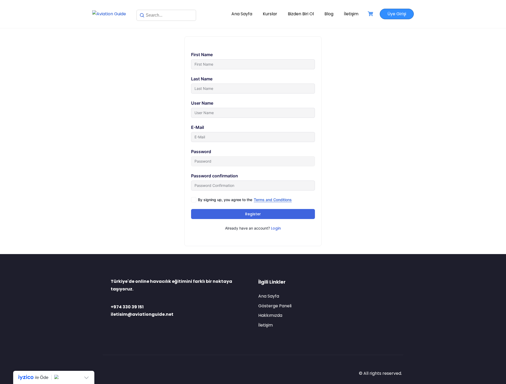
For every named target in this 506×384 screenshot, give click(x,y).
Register (253, 214)
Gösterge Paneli (274, 306)
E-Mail (197, 127)
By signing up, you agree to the (245, 199)
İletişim (351, 14)
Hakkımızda (270, 315)
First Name (202, 54)
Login (276, 228)
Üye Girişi (396, 14)
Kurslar (270, 14)
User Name (202, 103)
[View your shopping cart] (371, 13)
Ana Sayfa (241, 14)
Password (201, 151)
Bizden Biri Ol (301, 14)
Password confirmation (214, 175)
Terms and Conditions (273, 199)
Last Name (201, 78)
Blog (328, 14)
